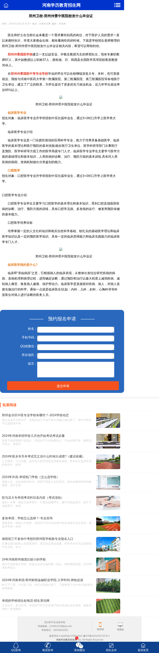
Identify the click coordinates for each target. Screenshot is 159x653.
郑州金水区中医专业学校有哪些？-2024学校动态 (35, 415)
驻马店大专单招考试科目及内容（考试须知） (33, 497)
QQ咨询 (16, 650)
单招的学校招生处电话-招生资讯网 (25, 600)
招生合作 (111, 650)
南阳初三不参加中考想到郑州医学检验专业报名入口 (37, 538)
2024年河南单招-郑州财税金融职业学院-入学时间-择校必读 (42, 580)
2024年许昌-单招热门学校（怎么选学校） (31, 477)
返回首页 (143, 650)
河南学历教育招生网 (66, 639)
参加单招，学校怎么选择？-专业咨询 (27, 518)
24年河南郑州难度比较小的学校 (24, 559)
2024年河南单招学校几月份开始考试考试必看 (33, 435)
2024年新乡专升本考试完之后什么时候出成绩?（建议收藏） (43, 456)
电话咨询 (47, 650)
